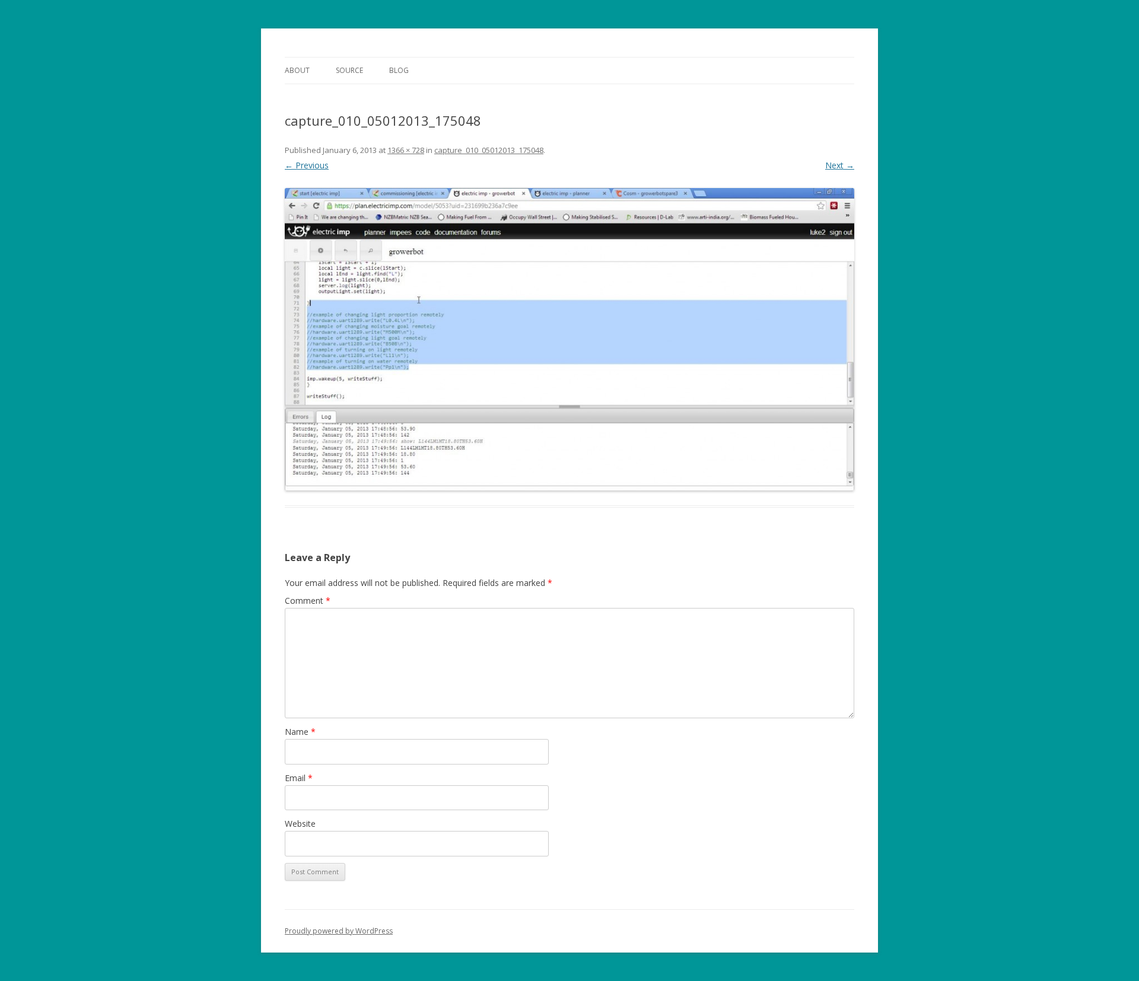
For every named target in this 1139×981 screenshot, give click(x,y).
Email (299, 777)
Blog (399, 70)
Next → (839, 165)
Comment (307, 600)
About (297, 70)
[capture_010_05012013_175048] (569, 339)
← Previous (307, 165)
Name (300, 731)
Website (300, 823)
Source (349, 70)
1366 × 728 (405, 150)
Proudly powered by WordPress (339, 931)
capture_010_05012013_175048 (488, 150)
